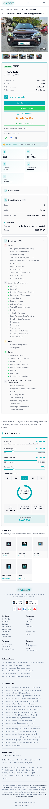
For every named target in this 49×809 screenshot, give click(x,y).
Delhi (16, 9)
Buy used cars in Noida (27, 718)
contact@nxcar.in (31, 646)
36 (24, 478)
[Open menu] (43, 3)
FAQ (27, 629)
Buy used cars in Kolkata (10, 701)
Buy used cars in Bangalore (11, 690)
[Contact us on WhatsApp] (29, 609)
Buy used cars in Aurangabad (11, 729)
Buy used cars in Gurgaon (10, 698)
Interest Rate (9, 467)
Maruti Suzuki (13, 767)
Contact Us (29, 626)
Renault (21, 770)
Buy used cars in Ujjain (9, 726)
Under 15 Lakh (6, 763)
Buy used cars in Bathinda (31, 729)
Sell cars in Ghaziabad (9, 668)
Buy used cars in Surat (9, 723)
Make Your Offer (26, 118)
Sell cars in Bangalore (37, 662)
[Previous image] (4, 34)
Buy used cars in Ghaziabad (31, 696)
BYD (25, 773)
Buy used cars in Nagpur (27, 715)
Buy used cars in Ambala (28, 740)
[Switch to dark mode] (28, 3)
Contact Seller (26, 103)
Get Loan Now (26, 114)
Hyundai (22, 767)
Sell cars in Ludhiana (8, 676)
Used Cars (8, 9)
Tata (28, 767)
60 (41, 478)
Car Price (7, 441)
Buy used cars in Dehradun (32, 707)
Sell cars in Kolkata (24, 673)
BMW (35, 773)
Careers (28, 621)
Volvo (32, 775)
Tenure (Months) (11, 473)
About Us (29, 619)
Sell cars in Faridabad (9, 671)
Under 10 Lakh (36, 760)
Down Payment (10, 449)
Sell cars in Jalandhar (9, 673)
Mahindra (35, 767)
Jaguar (17, 775)
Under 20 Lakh (18, 763)
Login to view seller (17, 97)
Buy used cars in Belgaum (30, 737)
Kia (41, 767)
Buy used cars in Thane (26, 723)
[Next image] (45, 34)
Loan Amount (9, 458)
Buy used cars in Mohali (10, 715)
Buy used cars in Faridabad (11, 696)
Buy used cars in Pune (26, 720)
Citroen (19, 773)
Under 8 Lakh (25, 760)
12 (8, 478)
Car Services (6, 631)
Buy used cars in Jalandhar (11, 737)
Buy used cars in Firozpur (28, 742)
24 (16, 478)
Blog (27, 624)
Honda (10, 770)
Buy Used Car (6, 621)
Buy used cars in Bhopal (26, 704)
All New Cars (17, 756)
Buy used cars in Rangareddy (11, 745)
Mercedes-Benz (7, 775)
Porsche (4, 778)
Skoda (34, 770)
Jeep (13, 773)
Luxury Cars (28, 763)
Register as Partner (8, 649)
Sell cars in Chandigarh (25, 671)
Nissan (28, 770)
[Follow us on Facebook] (14, 609)
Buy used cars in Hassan (27, 734)
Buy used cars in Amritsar (31, 687)
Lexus (38, 775)
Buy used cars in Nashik (10, 718)
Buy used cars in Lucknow (27, 709)
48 (33, 478)
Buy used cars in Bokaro (10, 731)
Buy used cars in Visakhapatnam (29, 726)
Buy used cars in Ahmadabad (11, 687)
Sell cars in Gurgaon (8, 662)
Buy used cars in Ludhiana (10, 712)
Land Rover (25, 775)
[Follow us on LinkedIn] (24, 609)
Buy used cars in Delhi (27, 693)
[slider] (13, 451)
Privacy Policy (30, 631)
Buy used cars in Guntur (9, 734)
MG (16, 770)
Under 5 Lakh (14, 760)
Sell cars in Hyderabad (22, 665)
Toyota (4, 770)
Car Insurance (6, 629)
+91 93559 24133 (31, 650)
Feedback (19, 805)
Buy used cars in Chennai (10, 693)
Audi (30, 773)
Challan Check (6, 636)
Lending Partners (7, 644)
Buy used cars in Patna (9, 720)
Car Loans (5, 624)
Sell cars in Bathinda (24, 676)
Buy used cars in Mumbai (28, 701)
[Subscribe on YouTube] (34, 609)
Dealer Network (7, 646)
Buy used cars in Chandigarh (31, 690)
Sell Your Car (6, 619)
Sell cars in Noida (24, 668)
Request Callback (26, 123)
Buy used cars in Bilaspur (10, 740)
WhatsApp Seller (26, 108)
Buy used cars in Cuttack (28, 731)
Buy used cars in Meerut (29, 712)
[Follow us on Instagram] (19, 609)
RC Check (5, 634)
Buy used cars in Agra (9, 704)
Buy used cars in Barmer (10, 742)
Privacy (26, 805)
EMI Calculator (6, 626)
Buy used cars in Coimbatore (11, 707)
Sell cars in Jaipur (7, 665)
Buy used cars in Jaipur (9, 709)
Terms (28, 634)
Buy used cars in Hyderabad (30, 698)
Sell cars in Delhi (22, 662)
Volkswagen (6, 773)
